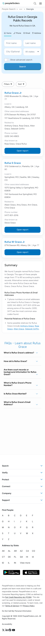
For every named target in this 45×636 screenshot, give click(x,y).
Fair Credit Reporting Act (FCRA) (18, 597)
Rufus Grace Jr (13, 92)
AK (3, 551)
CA (27, 551)
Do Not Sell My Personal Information (16, 611)
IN (15, 563)
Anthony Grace (27, 326)
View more (25, 563)
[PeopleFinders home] (11, 3)
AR (15, 551)
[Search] (35, 3)
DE (9, 557)
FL (15, 557)
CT (3, 557)
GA (21, 557)
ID (3, 563)
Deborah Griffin (32, 329)
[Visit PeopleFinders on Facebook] (10, 630)
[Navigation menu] (40, 3)
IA (33, 557)
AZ (21, 551)
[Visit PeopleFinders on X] (4, 630)
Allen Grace (19, 329)
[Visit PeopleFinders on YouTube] (13, 630)
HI (27, 557)
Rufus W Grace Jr (14, 241)
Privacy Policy (28, 606)
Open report (22, 150)
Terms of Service (12, 606)
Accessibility (7, 624)
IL (9, 563)
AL (9, 551)
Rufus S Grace (12, 162)
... (20, 9)
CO (33, 551)
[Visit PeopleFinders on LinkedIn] (7, 630)
